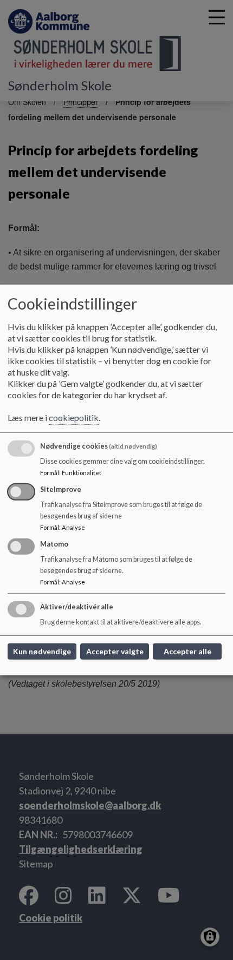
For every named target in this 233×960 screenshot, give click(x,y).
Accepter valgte (115, 651)
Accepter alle (187, 651)
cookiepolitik (74, 417)
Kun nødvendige (42, 651)
